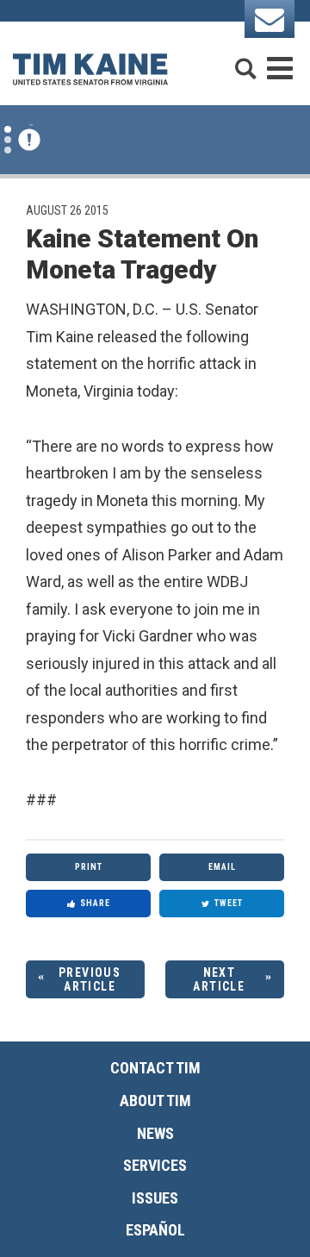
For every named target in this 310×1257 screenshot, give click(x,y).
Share (95, 903)
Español (155, 1230)
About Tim (155, 1100)
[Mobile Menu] (280, 60)
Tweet (228, 903)
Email (222, 867)
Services (155, 1165)
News (155, 1133)
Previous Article (90, 980)
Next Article (219, 980)
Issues (155, 1198)
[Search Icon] (245, 60)
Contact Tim (155, 1068)
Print (88, 867)
